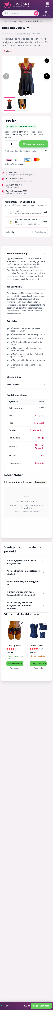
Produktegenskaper (17, 395)
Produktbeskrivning (17, 253)
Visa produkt (14, 668)
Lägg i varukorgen (35, 144)
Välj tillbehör (40, 232)
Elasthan (39, 445)
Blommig (39, 463)
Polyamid (39, 448)
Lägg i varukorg (15, 663)
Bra (42, 455)
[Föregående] (6, 76)
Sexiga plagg (17, 21)
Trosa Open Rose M (14, 645)
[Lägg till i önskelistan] (45, 151)
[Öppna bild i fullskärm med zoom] (47, 60)
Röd (36, 422)
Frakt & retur (13, 384)
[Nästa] (47, 76)
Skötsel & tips (14, 377)
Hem (7, 21)
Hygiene (18, 211)
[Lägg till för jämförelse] (21, 628)
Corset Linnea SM (38, 645)
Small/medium (37, 430)
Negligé (40, 437)
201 (36, 415)
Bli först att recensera (22, 33)
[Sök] (36, 13)
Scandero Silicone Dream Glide (26, 220)
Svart (41, 422)
